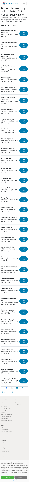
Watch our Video (4, 418)
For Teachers (4, 403)
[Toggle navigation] (24, 3)
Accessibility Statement (6, 420)
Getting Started (4, 429)
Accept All (7, 477)
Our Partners (4, 446)
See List (25, 33)
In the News (3, 444)
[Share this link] (22, 388)
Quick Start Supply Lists (6, 408)
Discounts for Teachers (6, 416)
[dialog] (14, 471)
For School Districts (5, 401)
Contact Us (3, 437)
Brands (2, 457)
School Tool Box (18, 405)
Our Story (3, 442)
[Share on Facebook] (6, 388)
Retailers (3, 455)
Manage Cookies (14, 480)
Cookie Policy (4, 474)
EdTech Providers (5, 453)
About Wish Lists (5, 406)
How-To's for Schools (5, 433)
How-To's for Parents (5, 435)
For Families (3, 405)
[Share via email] (17, 388)
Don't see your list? (7, 393)
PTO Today (17, 401)
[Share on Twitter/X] (12, 388)
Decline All (20, 477)
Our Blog (3, 448)
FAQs (2, 427)
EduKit (16, 403)
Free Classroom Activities (6, 414)
